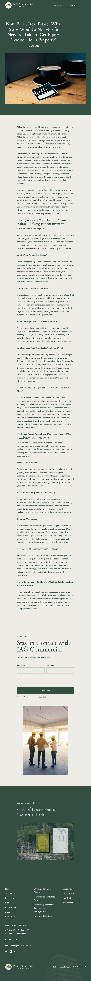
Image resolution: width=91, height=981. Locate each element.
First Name (21, 666)
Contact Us (10, 917)
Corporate (67, 889)
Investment (68, 903)
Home (8, 889)
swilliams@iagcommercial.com (18, 945)
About (8, 912)
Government (68, 893)
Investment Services (43, 916)
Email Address (22, 677)
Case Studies (11, 907)
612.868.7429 (11, 939)
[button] (83, 5)
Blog (7, 903)
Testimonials (10, 893)
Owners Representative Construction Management (44, 908)
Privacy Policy (43, 697)
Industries (9, 898)
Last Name (50, 666)
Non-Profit (67, 898)
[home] (19, 5)
